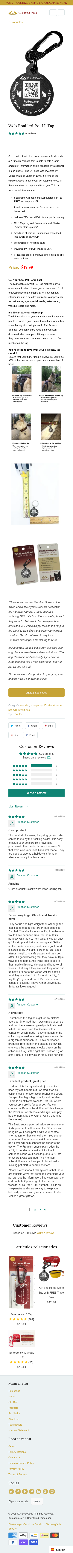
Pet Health (14, 1413)
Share (34, 725)
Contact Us (14, 1457)
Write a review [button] (36, 793)
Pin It (50, 725)
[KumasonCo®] (23, 12)
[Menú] (53, 12)
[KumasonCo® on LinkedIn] (39, 1491)
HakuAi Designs (17, 1452)
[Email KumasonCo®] (52, 1491)
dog (27, 705)
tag (28, 710)
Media (11, 1396)
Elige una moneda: (19, 1501)
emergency (36, 705)
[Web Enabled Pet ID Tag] (36, 73)
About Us (13, 1419)
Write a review (45, 1233)
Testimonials (15, 1424)
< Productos (15, 22)
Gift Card (13, 1402)
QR (15, 710)
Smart (21, 710)
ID (45, 705)
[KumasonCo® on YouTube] (25, 1491)
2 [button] (35, 1210)
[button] (16, 133)
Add (16, 735)
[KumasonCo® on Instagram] (45, 1491)
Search (12, 1446)
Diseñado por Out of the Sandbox (26, 1524)
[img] (16, 816)
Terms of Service (17, 1474)
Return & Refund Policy (21, 1463)
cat (22, 705)
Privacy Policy (16, 1468)
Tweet (17, 725)
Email (32, 735)
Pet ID (18, 714)
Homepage (14, 1391)
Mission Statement (18, 1430)
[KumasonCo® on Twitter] (11, 1491)
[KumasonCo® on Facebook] (18, 1491)
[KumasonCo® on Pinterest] (32, 1491)
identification (55, 705)
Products (13, 1407)
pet (10, 710)
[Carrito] (61, 12)
